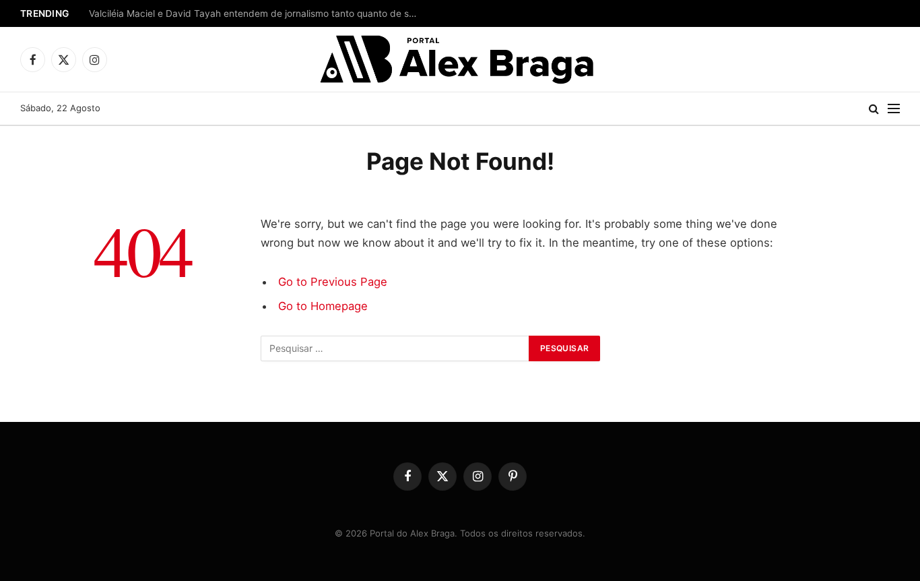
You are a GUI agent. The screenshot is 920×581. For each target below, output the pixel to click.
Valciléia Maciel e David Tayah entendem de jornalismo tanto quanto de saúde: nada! (257, 13)
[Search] (874, 109)
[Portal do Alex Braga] (460, 59)
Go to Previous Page (332, 281)
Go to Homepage (323, 306)
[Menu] (894, 109)
